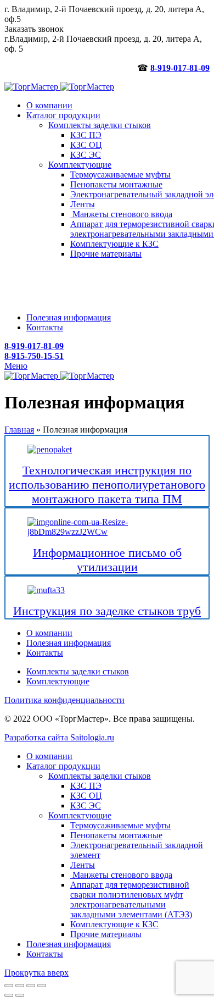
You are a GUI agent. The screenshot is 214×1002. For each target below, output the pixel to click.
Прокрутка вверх (36, 972)
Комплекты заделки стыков (77, 671)
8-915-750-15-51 (34, 356)
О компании (49, 633)
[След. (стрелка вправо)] (19, 995)
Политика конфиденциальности (64, 700)
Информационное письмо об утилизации (107, 560)
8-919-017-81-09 (180, 68)
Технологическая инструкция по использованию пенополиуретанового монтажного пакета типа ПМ (107, 484)
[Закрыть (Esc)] (8, 985)
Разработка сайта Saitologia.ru (59, 737)
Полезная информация (68, 642)
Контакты (44, 652)
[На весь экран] (30, 985)
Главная (19, 429)
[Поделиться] (19, 985)
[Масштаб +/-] (41, 985)
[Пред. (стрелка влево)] (8, 995)
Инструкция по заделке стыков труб (107, 611)
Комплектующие (57, 681)
